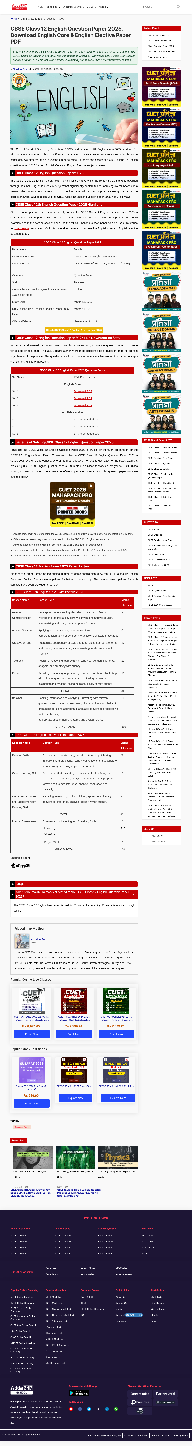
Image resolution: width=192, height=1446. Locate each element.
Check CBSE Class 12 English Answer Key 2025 (74, 329)
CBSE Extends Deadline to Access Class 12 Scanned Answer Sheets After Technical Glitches (162, 670)
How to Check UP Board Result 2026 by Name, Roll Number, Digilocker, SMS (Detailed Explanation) (163, 758)
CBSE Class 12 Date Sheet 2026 (160, 507)
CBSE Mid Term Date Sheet (161, 483)
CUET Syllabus (155, 535)
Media (119, 1309)
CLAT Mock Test (54, 1333)
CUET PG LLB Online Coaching (21, 1350)
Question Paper (22, 1127)
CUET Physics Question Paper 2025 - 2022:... (116, 1174)
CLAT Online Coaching (21, 1337)
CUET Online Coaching (22, 1303)
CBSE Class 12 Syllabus (159, 469)
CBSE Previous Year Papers (161, 458)
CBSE (90, 6)
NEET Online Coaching (22, 1297)
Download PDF (83, 391)
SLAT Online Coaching (21, 1363)
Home (13, 18)
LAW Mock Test (53, 1327)
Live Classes (157, 1303)
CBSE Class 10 (105, 1247)
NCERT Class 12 (18, 1235)
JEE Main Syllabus (156, 841)
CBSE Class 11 (105, 1241)
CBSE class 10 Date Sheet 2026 (160, 499)
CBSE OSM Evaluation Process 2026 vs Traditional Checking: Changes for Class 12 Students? (162, 654)
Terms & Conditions (161, 1435)
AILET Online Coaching (22, 1357)
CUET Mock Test (54, 1303)
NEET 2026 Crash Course (160, 605)
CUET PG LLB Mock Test (58, 1345)
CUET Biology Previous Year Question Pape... (74, 1174)
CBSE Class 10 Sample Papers (162, 447)
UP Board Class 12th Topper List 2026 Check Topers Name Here (162, 732)
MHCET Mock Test (55, 1339)
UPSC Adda (122, 1268)
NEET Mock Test (54, 1297)
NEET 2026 (148, 1235)
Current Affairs (88, 1268)
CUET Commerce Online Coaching (22, 1317)
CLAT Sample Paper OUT (160, 40)
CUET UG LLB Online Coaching (21, 1370)
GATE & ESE (87, 1297)
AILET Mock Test (54, 1351)
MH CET (146, 1253)
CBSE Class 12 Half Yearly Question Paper (160, 476)
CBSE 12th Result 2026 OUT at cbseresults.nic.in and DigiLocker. (162, 684)
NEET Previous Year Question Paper (162, 598)
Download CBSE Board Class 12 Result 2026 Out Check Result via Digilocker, (163, 696)
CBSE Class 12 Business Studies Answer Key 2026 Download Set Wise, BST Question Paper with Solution (162, 810)
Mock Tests (156, 1297)
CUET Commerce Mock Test (60, 1315)
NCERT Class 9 (18, 1253)
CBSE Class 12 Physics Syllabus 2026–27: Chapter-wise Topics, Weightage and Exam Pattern (163, 628)
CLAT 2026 (147, 1241)
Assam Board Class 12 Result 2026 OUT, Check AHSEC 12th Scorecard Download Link (162, 720)
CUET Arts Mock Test (56, 1321)
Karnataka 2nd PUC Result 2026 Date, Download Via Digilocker (160, 784)
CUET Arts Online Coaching (24, 1325)
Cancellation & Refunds (136, 1435)
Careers (129, 1315)
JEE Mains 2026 (155, 836)
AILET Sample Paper (158, 57)
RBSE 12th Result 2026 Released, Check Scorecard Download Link (161, 796)
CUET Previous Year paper (160, 540)
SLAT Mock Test (54, 1357)
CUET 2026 (153, 529)
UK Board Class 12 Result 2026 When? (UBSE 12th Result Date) (163, 772)
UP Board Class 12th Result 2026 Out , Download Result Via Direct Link (163, 744)
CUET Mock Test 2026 (158, 565)
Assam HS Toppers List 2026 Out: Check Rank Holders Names (161, 708)
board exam (22, 228)
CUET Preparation (156, 554)
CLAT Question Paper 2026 (161, 46)
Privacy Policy (181, 1435)
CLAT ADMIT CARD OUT (159, 35)
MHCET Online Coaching (23, 1343)
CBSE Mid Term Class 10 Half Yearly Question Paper (162, 490)
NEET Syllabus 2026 (157, 591)
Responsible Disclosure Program (104, 1435)
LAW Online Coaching (21, 1331)
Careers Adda (87, 1274)
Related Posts (19, 1140)
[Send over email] (27, 865)
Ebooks (154, 1315)
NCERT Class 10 (18, 1247)
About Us (120, 1297)
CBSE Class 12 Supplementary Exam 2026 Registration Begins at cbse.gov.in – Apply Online (162, 640)
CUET (84, 1315)
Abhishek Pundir (21, 69)
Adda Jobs (51, 1268)
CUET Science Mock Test (58, 1309)
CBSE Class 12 (105, 1235)
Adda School (52, 1274)
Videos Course (158, 1309)
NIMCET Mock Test (55, 1363)
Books (154, 1321)
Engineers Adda (124, 1274)
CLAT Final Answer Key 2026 (161, 51)
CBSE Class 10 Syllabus (159, 463)
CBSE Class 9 (105, 1253)
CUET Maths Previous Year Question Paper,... (32, 1174)
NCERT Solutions (47, 6)
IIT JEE (84, 1303)
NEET (150, 585)
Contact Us (121, 1303)
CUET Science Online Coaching (21, 1309)
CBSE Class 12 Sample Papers (162, 452)
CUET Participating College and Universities (163, 547)
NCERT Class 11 (18, 1241)
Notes (102, 6)
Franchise (121, 1321)
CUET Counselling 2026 (159, 559)
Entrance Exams (72, 6)
